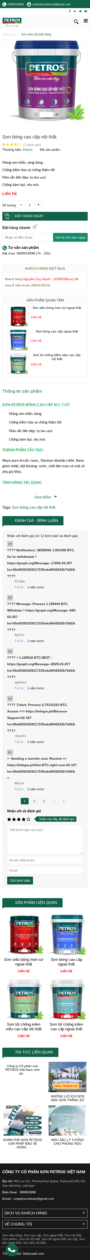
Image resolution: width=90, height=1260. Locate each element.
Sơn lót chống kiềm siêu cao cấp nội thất (57, 357)
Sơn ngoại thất (53, 1235)
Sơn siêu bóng (12, 1235)
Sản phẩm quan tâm (45, 300)
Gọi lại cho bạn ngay (70, 237)
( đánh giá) (32, 145)
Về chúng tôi (18, 1224)
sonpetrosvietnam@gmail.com (33, 1198)
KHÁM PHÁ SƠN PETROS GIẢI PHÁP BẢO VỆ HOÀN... (22, 1143)
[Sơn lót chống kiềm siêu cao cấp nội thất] (17, 373)
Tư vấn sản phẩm (23, 248)
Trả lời (19, 587)
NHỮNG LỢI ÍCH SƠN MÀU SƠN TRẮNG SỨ (67, 1098)
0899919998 (27, 1192)
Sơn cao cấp (32, 1235)
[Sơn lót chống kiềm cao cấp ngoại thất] (66, 1019)
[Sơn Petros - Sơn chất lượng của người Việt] (12, 22)
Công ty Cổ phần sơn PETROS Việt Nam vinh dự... (22, 1069)
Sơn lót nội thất (29, 1239)
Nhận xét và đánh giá (24, 811)
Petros (28, 149)
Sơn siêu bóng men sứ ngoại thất (57, 308)
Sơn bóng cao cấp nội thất (33, 507)
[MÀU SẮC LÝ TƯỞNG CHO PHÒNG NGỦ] (67, 1120)
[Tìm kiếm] (76, 21)
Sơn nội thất (73, 1235)
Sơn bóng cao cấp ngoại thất (57, 331)
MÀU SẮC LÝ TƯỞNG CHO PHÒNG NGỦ (67, 1141)
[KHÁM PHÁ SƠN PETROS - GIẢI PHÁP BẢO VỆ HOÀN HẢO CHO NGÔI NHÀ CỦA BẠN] (22, 1120)
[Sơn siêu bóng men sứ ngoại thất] (17, 326)
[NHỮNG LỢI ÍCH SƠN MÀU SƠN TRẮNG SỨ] (67, 1077)
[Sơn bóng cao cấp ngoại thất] (17, 349)
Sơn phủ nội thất (34, 1242)
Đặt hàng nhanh (16, 228)
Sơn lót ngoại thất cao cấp (59, 1239)
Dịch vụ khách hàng (25, 1213)
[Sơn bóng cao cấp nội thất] (45, 120)
